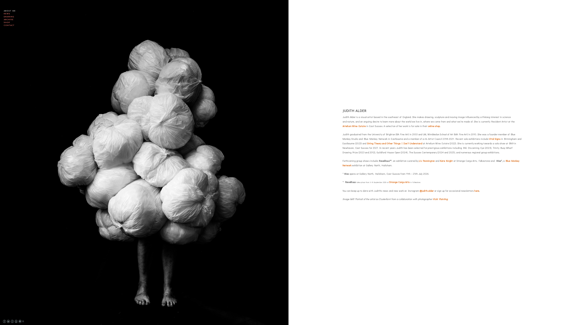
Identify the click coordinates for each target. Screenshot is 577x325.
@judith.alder (427, 190)
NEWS (7, 14)
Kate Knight (446, 160)
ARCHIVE (9, 20)
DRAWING (9, 17)
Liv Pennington (427, 160)
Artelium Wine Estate (354, 126)
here (476, 190)
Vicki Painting (440, 199)
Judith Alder (20, 5)
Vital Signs (495, 138)
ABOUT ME (10, 11)
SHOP (7, 22)
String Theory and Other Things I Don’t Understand (394, 143)
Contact (9, 25)
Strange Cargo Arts (399, 182)
